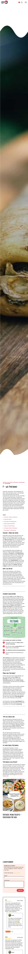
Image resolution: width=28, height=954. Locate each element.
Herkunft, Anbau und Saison (10, 517)
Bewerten (20, 890)
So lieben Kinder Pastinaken (10, 528)
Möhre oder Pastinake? (9, 523)
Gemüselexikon (22, 482)
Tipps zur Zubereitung (9, 526)
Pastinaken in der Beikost (10, 530)
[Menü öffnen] (26, 2)
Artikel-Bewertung (8, 873)
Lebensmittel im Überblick (12, 482)
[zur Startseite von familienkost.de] (4, 2)
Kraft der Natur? (8, 519)
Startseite (5, 482)
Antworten (8, 931)
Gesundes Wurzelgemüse (10, 521)
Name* (5, 875)
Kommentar (7, 880)
